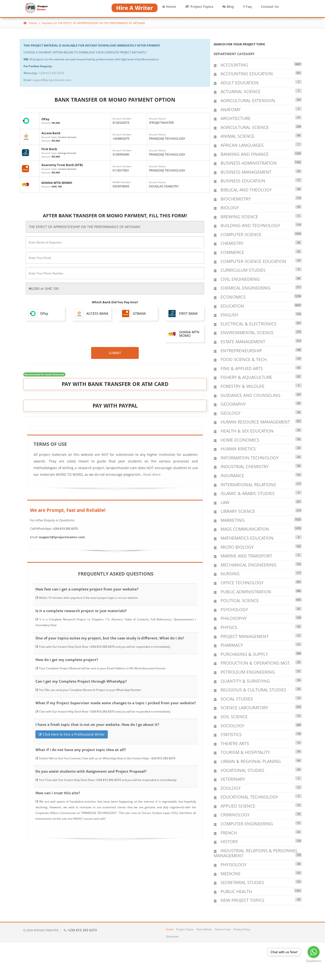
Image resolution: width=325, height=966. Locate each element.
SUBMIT (115, 353)
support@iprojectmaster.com (51, 80)
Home (170, 6)
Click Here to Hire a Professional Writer (73, 734)
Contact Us (270, 6)
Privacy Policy (241, 929)
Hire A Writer (204, 929)
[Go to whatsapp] (314, 952)
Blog (230, 6)
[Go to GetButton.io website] (313, 961)
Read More (152, 474)
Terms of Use (223, 929)
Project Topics (201, 6)
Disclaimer (172, 936)
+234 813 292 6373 (51, 73)
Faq (248, 6)
